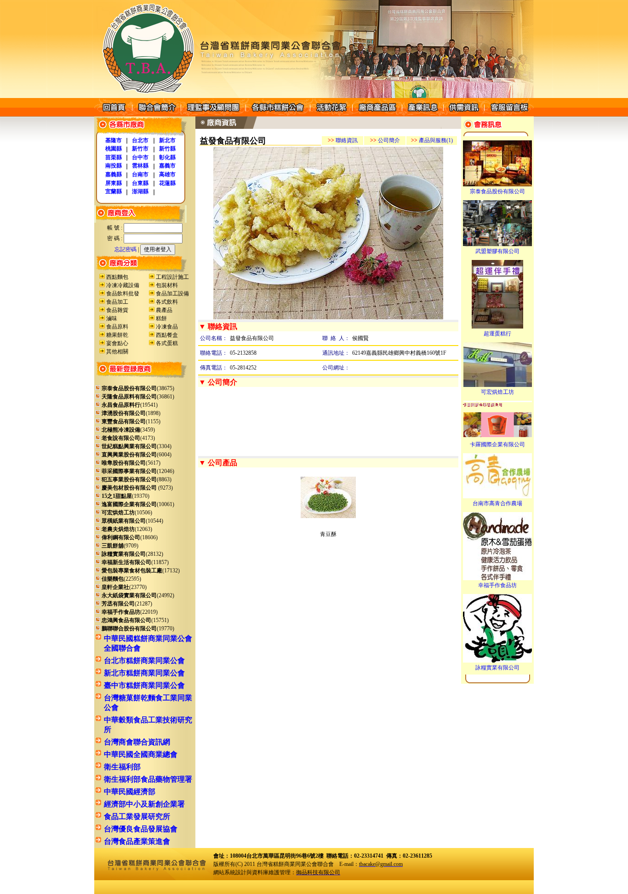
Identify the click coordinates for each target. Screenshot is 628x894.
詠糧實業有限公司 (497, 667)
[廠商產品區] (377, 114)
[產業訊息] (422, 114)
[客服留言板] (509, 114)
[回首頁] (113, 114)
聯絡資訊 (343, 140)
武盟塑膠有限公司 (497, 251)
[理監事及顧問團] (213, 114)
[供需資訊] (463, 114)
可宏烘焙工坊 (497, 392)
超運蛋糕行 (497, 333)
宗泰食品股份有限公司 (497, 191)
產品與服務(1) (432, 140)
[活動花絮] (331, 114)
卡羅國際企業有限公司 (497, 444)
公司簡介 (385, 140)
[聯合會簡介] (156, 114)
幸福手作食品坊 (497, 585)
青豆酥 (328, 534)
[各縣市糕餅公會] (277, 114)
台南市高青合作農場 (497, 503)
